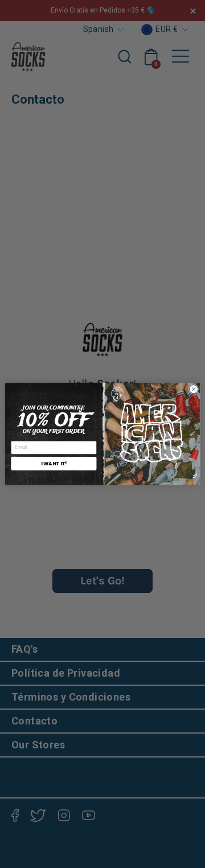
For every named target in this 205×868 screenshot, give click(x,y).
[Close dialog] (193, 389)
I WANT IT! (54, 463)
